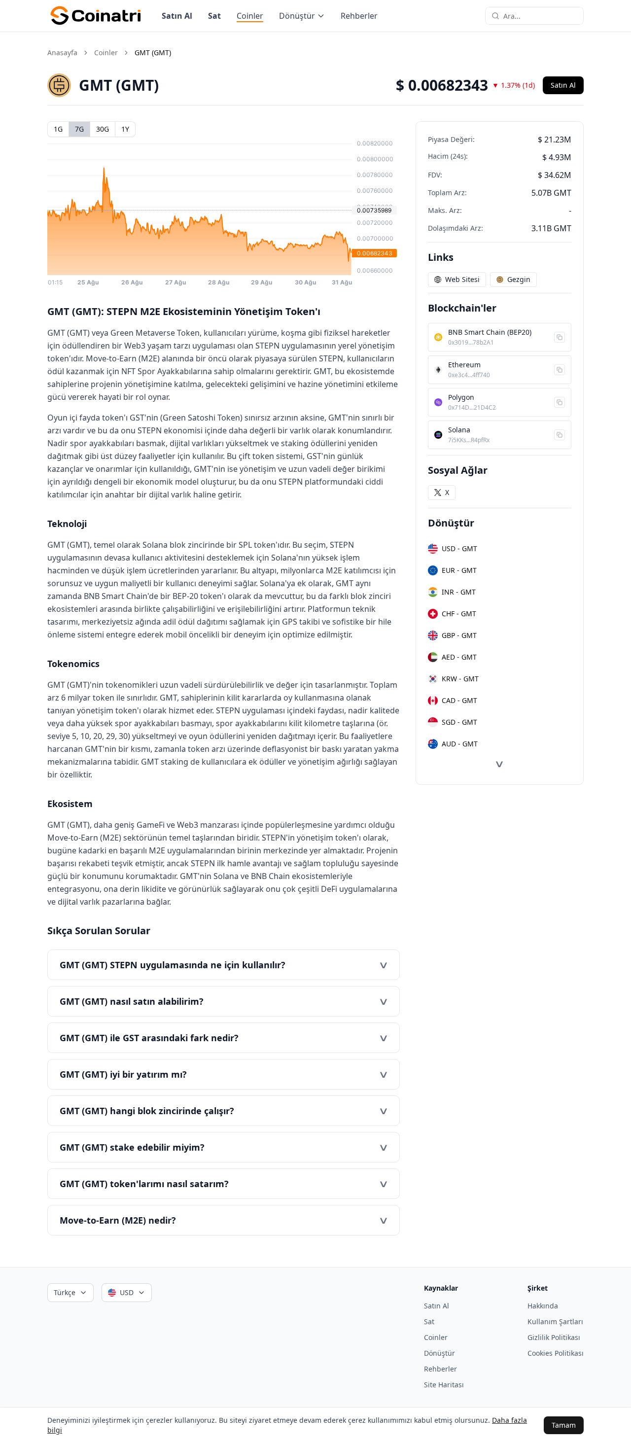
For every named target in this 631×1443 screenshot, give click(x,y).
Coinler (250, 15)
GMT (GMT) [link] (153, 52)
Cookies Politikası (555, 1353)
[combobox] (540, 16)
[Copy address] (559, 337)
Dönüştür (297, 15)
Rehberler (359, 15)
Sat (214, 15)
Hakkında (542, 1305)
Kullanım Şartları (555, 1321)
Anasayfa (62, 52)
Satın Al (177, 15)
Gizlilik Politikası (553, 1337)
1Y (125, 129)
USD (127, 1292)
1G (58, 129)
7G (79, 129)
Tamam (564, 1425)
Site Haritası (444, 1384)
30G (102, 129)
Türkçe (64, 1292)
